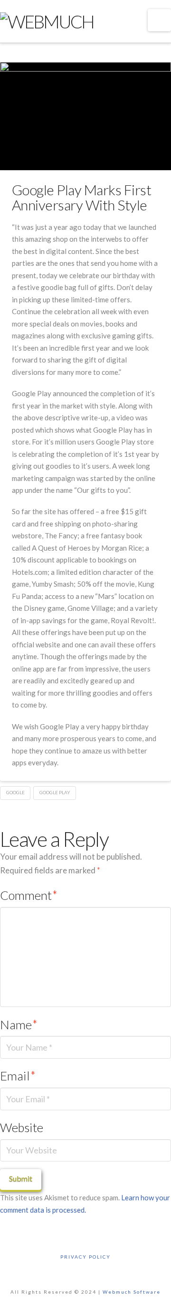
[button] (159, 20)
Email (18, 1076)
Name (19, 1024)
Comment (28, 895)
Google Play (54, 792)
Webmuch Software (132, 1292)
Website (21, 1127)
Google (15, 792)
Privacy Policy (85, 1257)
